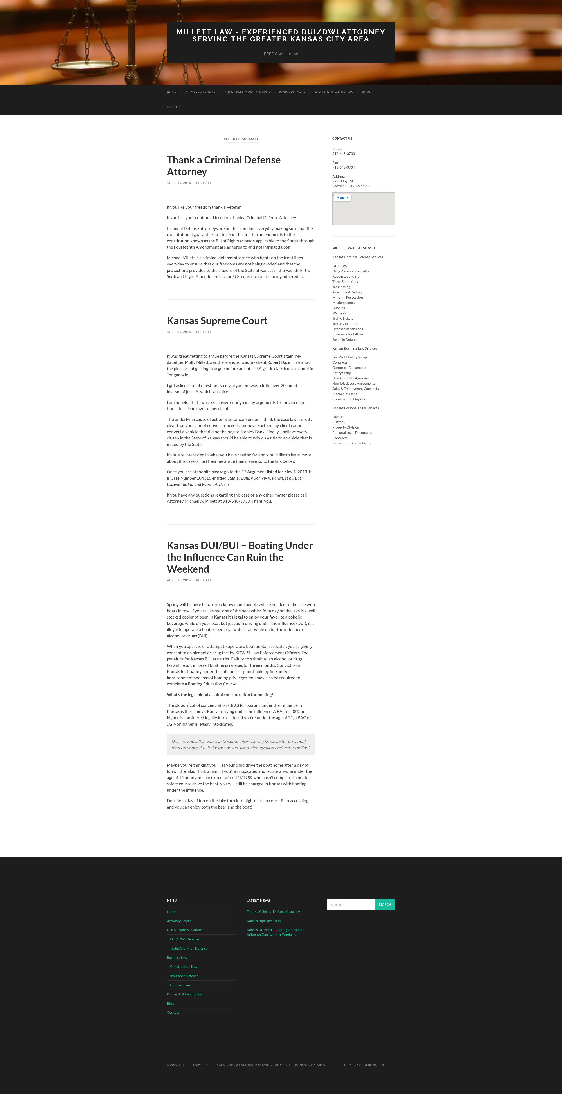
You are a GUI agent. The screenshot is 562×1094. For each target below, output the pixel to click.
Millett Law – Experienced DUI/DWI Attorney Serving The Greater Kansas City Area (252, 1065)
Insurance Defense (184, 976)
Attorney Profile (200, 92)
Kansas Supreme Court (217, 320)
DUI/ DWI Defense (184, 939)
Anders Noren (371, 1065)
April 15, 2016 (179, 183)
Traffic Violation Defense (188, 948)
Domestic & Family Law (333, 92)
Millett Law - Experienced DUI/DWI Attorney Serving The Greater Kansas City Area (281, 35)
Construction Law (183, 966)
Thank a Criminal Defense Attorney (273, 911)
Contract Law (180, 985)
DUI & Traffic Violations (245, 92)
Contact (174, 107)
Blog (366, 92)
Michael (204, 183)
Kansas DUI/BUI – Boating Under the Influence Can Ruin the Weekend (240, 557)
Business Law (290, 92)
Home (172, 92)
